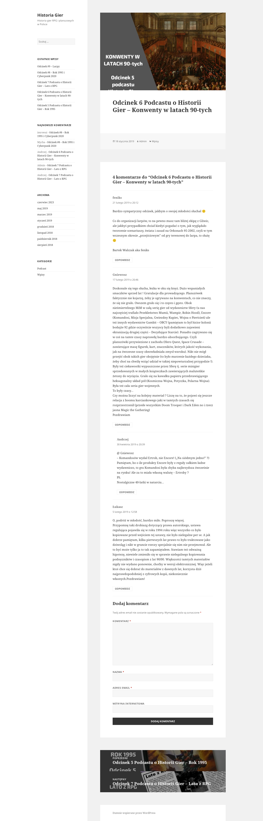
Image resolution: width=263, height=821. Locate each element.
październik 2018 (47, 239)
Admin (143, 141)
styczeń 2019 (44, 220)
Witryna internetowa (128, 703)
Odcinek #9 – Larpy (48, 66)
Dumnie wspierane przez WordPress (134, 813)
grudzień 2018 (45, 226)
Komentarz (122, 621)
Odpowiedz (122, 260)
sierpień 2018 (45, 245)
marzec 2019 (44, 214)
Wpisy (41, 274)
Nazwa (118, 672)
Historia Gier (50, 15)
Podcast (41, 268)
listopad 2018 (45, 232)
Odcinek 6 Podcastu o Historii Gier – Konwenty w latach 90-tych (54, 95)
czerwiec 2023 (45, 202)
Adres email (122, 687)
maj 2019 (42, 208)
